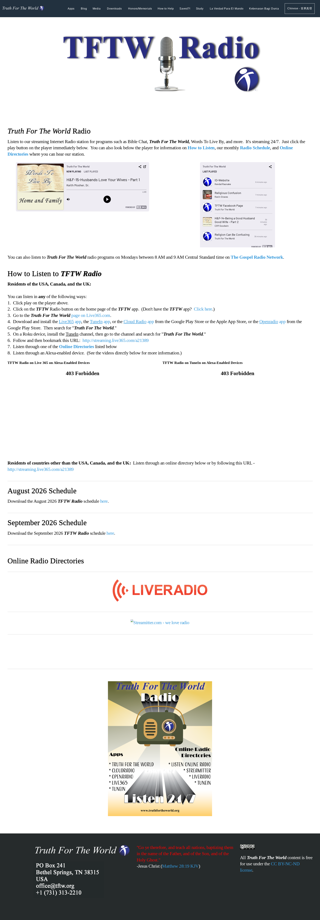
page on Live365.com (90, 315)
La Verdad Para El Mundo (226, 8)
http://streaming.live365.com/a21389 (115, 340)
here (104, 501)
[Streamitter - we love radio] (160, 622)
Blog (84, 8)
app (70, 321)
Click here (203, 309)
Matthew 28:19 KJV (180, 866)
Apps (71, 8)
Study (200, 8)
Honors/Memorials (140, 8)
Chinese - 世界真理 (299, 8)
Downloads (114, 8)
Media (97, 8)
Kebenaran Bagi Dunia (264, 8)
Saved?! (185, 8)
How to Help (166, 8)
